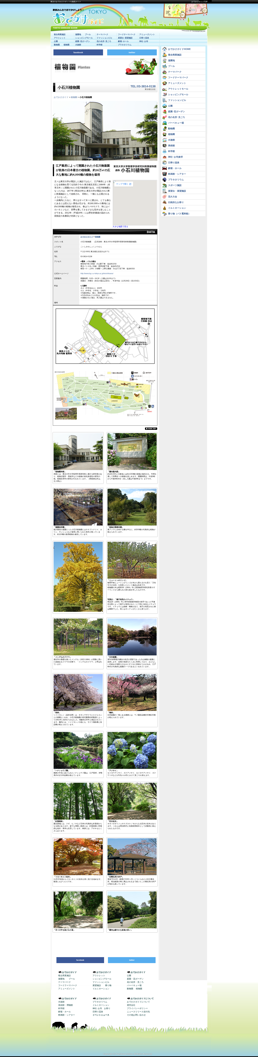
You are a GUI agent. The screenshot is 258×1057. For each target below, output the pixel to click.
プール (88, 34)
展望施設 (97, 985)
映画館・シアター (66, 1015)
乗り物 (108, 985)
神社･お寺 (143, 41)
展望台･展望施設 (125, 38)
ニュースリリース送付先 (138, 1011)
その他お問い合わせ (136, 1015)
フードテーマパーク (126, 34)
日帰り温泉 (144, 38)
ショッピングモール (84, 38)
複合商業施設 (60, 34)
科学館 (99, 45)
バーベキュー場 (134, 985)
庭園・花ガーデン (135, 979)
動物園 (57, 45)
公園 (56, 41)
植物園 (66, 45)
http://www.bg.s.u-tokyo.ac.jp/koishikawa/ (96, 273)
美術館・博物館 (65, 1005)
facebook (78, 52)
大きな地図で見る (120, 226)
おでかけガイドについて (138, 1002)
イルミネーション (101, 988)
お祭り (107, 1008)
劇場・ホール (64, 1011)
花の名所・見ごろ (135, 982)
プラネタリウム (125, 45)
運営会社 (131, 1005)
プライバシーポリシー (137, 1008)
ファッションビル (104, 38)
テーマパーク (102, 34)
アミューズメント (147, 34)
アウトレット (60, 38)
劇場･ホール (123, 41)
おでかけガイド (61, 97)
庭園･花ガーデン (82, 41)
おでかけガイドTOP (199, 2)
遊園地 (78, 34)
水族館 (78, 45)
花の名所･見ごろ (104, 41)
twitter (132, 52)
